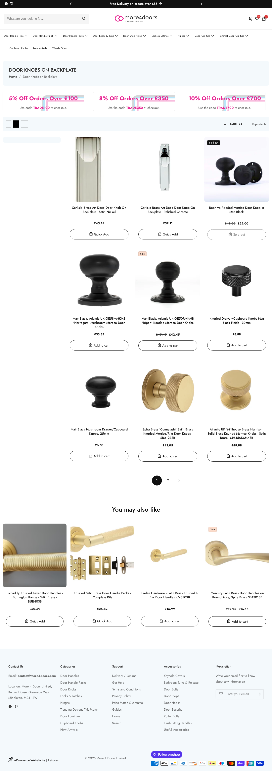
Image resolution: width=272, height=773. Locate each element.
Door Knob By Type (103, 36)
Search (116, 723)
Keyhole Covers (174, 676)
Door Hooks (172, 702)
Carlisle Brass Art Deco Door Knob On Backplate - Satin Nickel (99, 210)
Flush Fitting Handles (178, 723)
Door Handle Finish (43, 36)
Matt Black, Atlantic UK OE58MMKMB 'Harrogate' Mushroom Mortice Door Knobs (99, 323)
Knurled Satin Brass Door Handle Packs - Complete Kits (102, 595)
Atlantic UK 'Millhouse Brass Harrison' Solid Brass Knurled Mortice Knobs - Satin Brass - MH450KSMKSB (236, 433)
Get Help (118, 682)
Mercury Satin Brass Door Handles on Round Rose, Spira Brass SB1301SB (237, 595)
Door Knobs (68, 689)
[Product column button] (8, 124)
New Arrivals (40, 48)
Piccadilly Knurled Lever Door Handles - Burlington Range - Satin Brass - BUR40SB (35, 597)
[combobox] (46, 19)
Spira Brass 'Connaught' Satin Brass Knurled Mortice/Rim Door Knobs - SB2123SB (168, 433)
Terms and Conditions (126, 689)
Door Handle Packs (73, 36)
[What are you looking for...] (83, 19)
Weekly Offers (59, 48)
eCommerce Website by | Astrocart (36, 760)
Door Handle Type (13, 36)
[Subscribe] (259, 694)
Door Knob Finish (132, 36)
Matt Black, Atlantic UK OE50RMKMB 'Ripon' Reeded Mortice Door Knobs (168, 321)
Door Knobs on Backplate (40, 76)
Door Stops (171, 696)
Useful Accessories (176, 729)
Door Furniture (202, 36)
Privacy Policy (121, 696)
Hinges (181, 36)
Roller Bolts (171, 716)
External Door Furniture (232, 36)
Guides (116, 709)
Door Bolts (171, 689)
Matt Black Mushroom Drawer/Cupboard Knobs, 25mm (99, 431)
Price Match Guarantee (127, 702)
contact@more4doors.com (37, 676)
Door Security (173, 709)
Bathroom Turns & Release (181, 682)
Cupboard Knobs (19, 48)
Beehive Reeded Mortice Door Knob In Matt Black (236, 210)
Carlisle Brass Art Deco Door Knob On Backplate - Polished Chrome (168, 210)
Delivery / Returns (124, 676)
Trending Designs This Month (79, 709)
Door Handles (69, 676)
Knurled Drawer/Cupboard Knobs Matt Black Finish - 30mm (236, 321)
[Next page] (179, 480)
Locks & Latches (160, 36)
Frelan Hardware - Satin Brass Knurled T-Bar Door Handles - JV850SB (169, 595)
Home (13, 76)
